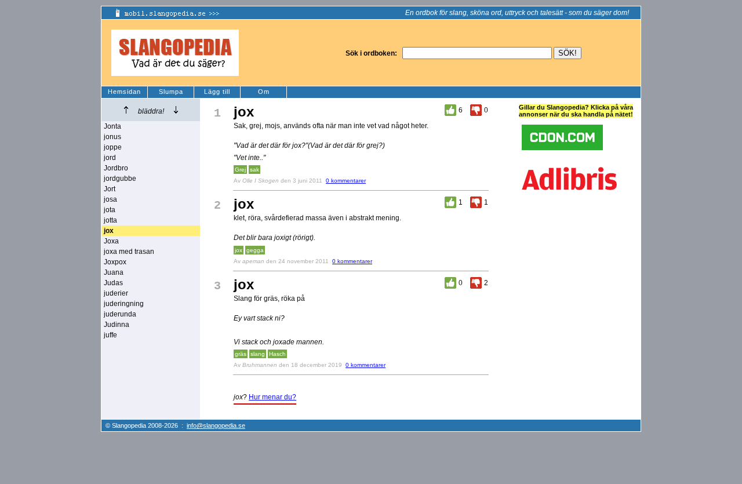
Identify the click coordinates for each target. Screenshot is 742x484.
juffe (110, 335)
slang (257, 354)
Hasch (277, 354)
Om (264, 91)
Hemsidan (124, 91)
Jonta (112, 126)
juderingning (124, 304)
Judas (113, 283)
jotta (110, 220)
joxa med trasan (129, 252)
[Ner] (176, 109)
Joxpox (115, 262)
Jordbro (116, 168)
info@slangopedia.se (216, 425)
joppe (113, 147)
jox (238, 250)
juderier (116, 293)
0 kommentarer (346, 180)
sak (254, 169)
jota (109, 210)
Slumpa (171, 91)
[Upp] (126, 109)
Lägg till (217, 91)
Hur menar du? (272, 397)
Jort (109, 189)
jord (110, 158)
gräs (240, 354)
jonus (112, 137)
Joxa (111, 241)
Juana (113, 272)
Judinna (116, 325)
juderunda (120, 314)
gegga (255, 250)
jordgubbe (120, 178)
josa (110, 199)
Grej (240, 169)
